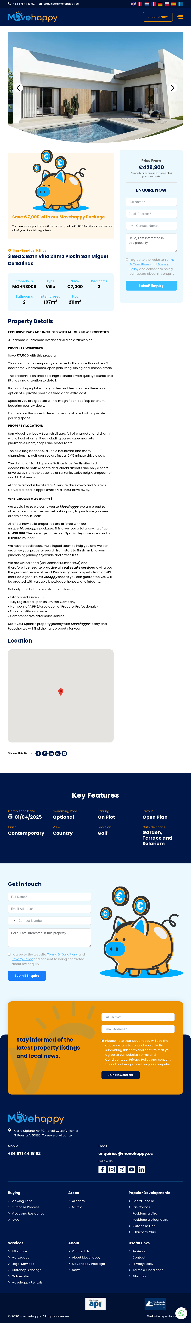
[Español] (173, 4)
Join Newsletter (120, 1075)
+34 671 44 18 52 (24, 4)
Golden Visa (21, 1276)
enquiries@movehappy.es (61, 4)
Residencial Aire (144, 1213)
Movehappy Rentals (27, 1282)
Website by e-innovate (165, 1316)
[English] (133, 4)
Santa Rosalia (143, 1201)
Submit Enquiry (151, 285)
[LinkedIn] (51, 753)
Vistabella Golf (144, 1226)
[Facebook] (38, 753)
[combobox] (130, 226)
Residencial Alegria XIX (150, 1219)
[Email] (64, 753)
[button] (18, 87)
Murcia (77, 1207)
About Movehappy (86, 1257)
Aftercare (19, 1251)
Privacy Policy (22, 959)
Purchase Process (25, 1207)
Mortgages (20, 1257)
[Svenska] (180, 4)
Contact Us (81, 1251)
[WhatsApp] (58, 753)
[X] (45, 753)
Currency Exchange (27, 1270)
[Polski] (167, 4)
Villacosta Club (144, 1232)
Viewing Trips (22, 1201)
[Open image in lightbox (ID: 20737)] (95, 88)
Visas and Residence (28, 1213)
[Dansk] (140, 4)
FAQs (15, 1219)
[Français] (153, 4)
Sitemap (139, 1276)
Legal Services (23, 1263)
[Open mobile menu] (180, 17)
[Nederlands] (147, 4)
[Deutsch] (160, 4)
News (76, 1270)
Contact (138, 1257)
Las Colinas (141, 1207)
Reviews (138, 1251)
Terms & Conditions (63, 954)
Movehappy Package (88, 1263)
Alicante (78, 1201)
